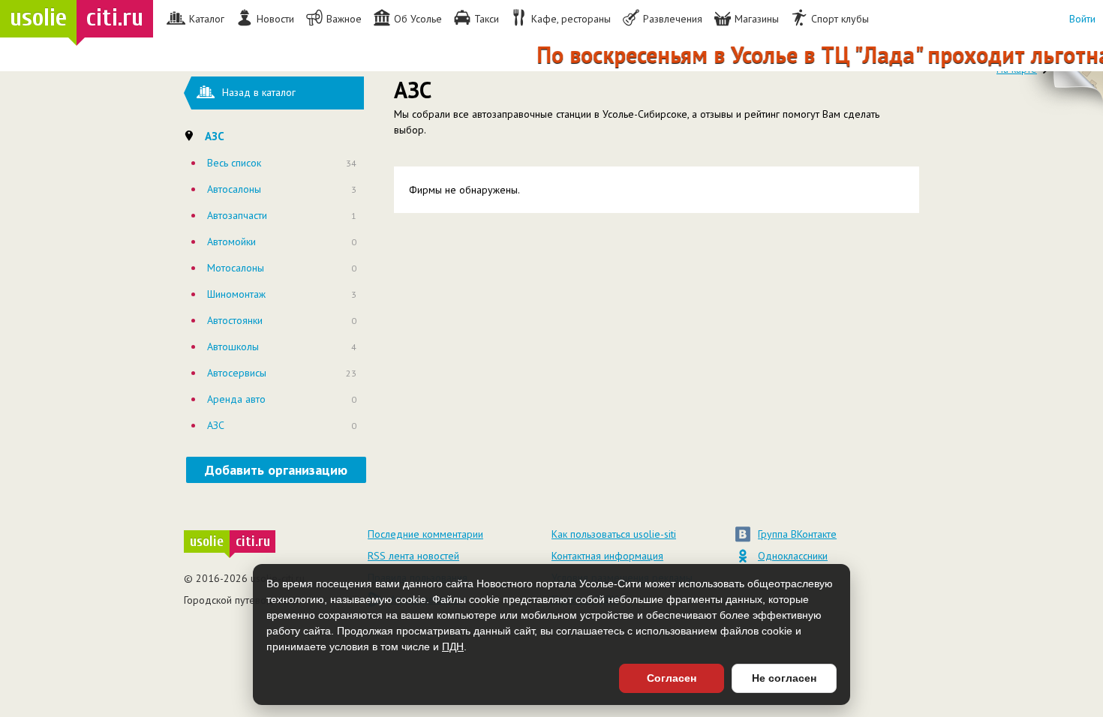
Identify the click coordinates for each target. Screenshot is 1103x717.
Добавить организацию (276, 469)
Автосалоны (234, 189)
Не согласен (784, 678)
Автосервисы (236, 373)
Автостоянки (235, 320)
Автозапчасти (237, 215)
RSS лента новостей (413, 555)
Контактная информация (607, 555)
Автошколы (233, 346)
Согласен (671, 678)
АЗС (215, 425)
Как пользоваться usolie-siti (614, 534)
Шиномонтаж (236, 294)
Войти (1082, 19)
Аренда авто (236, 399)
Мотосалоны (235, 267)
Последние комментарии (425, 534)
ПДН (453, 646)
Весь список (234, 163)
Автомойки (231, 241)
